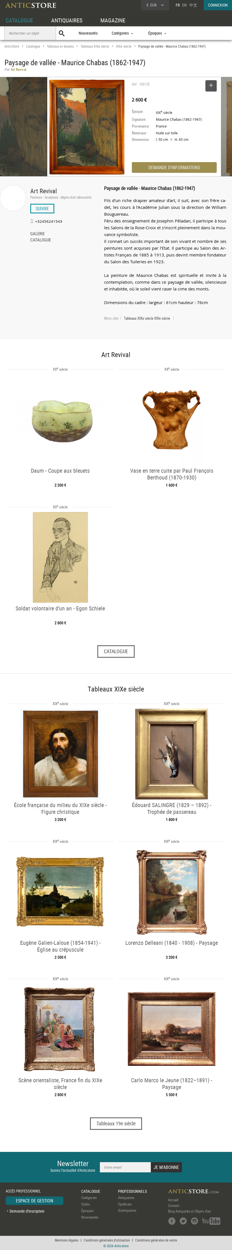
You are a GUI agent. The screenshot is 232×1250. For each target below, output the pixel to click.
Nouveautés (88, 33)
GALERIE (37, 234)
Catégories (89, 1197)
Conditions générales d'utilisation (107, 1240)
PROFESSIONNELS (132, 1191)
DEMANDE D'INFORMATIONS (174, 167)
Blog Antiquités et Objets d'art (189, 1211)
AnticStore (12, 46)
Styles (85, 1204)
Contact (173, 1205)
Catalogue (33, 46)
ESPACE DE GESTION (34, 1201)
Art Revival (43, 191)
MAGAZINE (112, 20)
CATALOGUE (19, 20)
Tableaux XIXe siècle (95, 46)
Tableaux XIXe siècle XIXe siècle (147, 318)
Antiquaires (126, 1197)
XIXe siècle (124, 46)
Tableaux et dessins (60, 46)
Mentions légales (66, 1240)
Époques (87, 1210)
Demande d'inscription (27, 1211)
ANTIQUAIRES (66, 20)
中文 (193, 5)
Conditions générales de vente (156, 1240)
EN (184, 5)
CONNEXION (218, 5)
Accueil (173, 1199)
